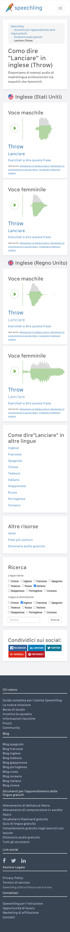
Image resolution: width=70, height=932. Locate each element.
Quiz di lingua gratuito (19, 823)
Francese (15, 454)
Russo (12, 492)
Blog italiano (12, 781)
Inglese (13, 448)
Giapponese (17, 486)
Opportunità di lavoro (19, 908)
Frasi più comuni (20, 540)
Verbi (12, 533)
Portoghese (16, 499)
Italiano (13, 480)
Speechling (17, 26)
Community (11, 727)
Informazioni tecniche (19, 718)
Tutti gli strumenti (16, 842)
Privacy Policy (13, 878)
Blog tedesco (12, 758)
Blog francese (13, 749)
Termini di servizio (16, 882)
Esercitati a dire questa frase (29, 160)
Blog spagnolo (13, 744)
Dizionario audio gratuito (28, 37)
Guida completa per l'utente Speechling (32, 700)
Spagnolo (15, 461)
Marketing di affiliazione (21, 912)
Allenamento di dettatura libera (26, 805)
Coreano (14, 505)
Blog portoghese (15, 767)
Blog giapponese (15, 762)
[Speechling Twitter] (15, 861)
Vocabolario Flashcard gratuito (25, 819)
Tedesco (14, 473)
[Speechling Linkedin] (25, 861)
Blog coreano (12, 776)
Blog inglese (12, 753)
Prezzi (7, 723)
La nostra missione (17, 705)
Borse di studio (14, 709)
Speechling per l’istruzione (23, 903)
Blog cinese (11, 785)
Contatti (9, 917)
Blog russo (10, 771)
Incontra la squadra (17, 714)
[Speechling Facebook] (6, 861)
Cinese (13, 467)
